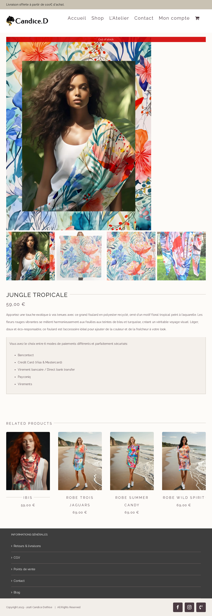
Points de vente (24, 569)
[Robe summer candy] (132, 433)
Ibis (28, 498)
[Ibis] (28, 433)
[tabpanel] (106, 365)
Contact (19, 580)
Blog (17, 592)
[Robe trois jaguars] (80, 433)
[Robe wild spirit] (184, 433)
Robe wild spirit (184, 498)
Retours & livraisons (27, 546)
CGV (17, 557)
